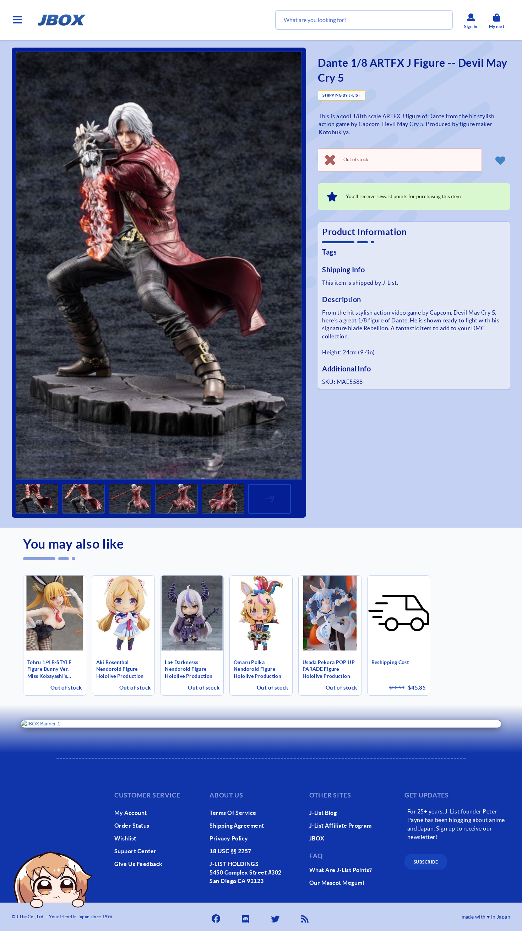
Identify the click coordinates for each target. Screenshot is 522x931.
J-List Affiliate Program (340, 825)
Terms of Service (233, 813)
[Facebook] (217, 917)
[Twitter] (276, 917)
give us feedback (138, 864)
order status (131, 825)
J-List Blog (323, 813)
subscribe (426, 862)
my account (130, 813)
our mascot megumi (336, 883)
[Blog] (306, 917)
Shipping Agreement (237, 825)
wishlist (125, 838)
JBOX (317, 838)
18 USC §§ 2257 (230, 851)
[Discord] (246, 917)
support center (135, 851)
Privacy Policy (229, 838)
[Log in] (500, 160)
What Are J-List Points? (340, 870)
